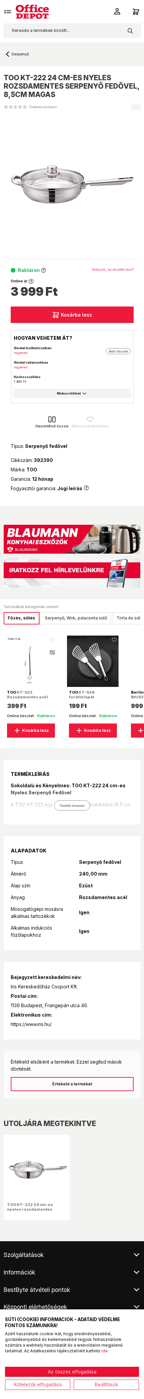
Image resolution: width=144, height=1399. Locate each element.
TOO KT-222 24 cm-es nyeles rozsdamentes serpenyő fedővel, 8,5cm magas (32, 1211)
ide (104, 1350)
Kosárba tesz (76, 315)
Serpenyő (20, 54)
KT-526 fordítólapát (81, 694)
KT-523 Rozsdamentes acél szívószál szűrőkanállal (27, 699)
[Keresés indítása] (130, 31)
